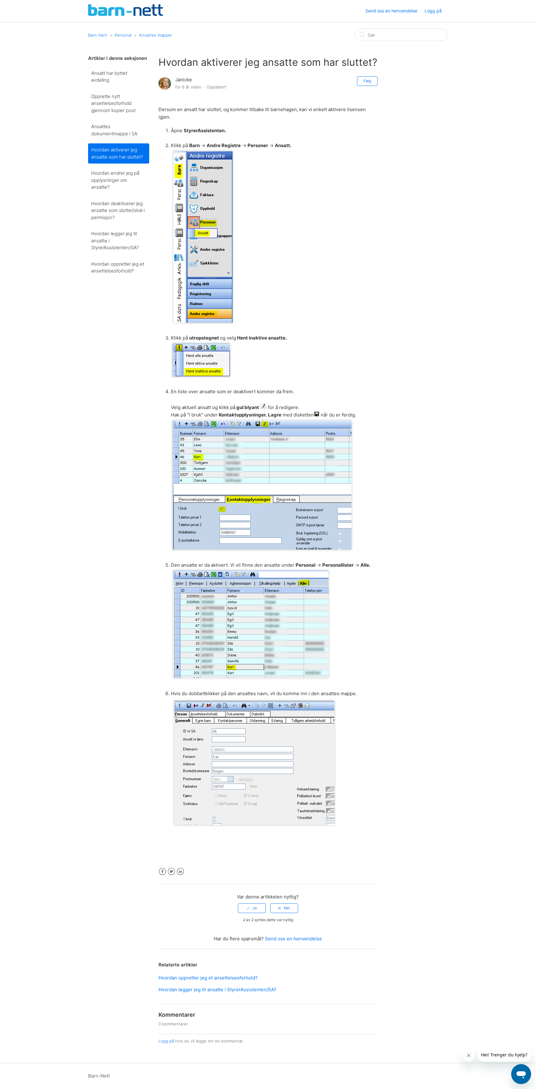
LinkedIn (180, 871)
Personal (123, 35)
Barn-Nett (97, 35)
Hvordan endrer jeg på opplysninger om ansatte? (115, 180)
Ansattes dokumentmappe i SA (114, 130)
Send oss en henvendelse (391, 10)
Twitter (171, 871)
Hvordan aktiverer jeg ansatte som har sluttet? (117, 153)
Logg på (166, 1040)
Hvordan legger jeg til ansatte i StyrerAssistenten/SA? (115, 240)
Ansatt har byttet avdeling (109, 76)
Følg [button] (367, 81)
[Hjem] (125, 14)
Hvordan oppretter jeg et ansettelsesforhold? (117, 267)
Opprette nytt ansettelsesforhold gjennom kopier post (113, 103)
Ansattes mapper (155, 35)
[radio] (252, 908)
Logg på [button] (433, 10)
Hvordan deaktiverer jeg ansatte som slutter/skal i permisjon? (118, 210)
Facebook (162, 871)
